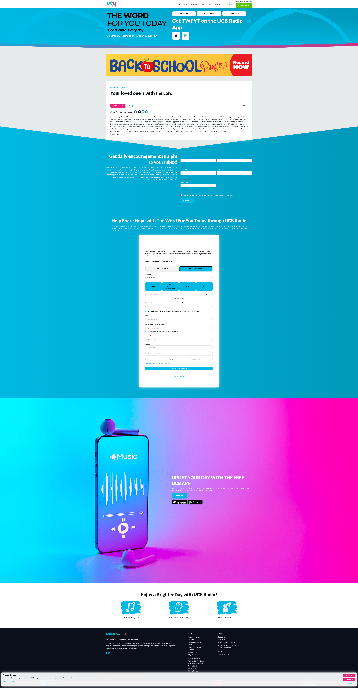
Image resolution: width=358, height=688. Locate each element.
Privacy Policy (228, 195)
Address (148, 344)
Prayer (203, 4)
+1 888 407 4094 (223, 654)
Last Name (183, 302)
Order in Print (209, 13)
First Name (148, 302)
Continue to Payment (178, 368)
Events (210, 4)
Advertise (218, 4)
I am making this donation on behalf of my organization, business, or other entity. (174, 311)
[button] (186, 4)
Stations (191, 650)
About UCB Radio (194, 637)
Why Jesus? (192, 655)
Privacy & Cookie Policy (9, 681)
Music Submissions (224, 648)
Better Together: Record (226, 643)
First (181, 157)
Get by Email (184, 13)
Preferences (349, 683)
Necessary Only (349, 679)
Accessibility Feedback (196, 661)
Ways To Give (228, 4)
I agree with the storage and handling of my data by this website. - (208, 195)
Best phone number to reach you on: (155, 324)
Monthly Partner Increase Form (228, 645)
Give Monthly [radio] (197, 268)
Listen (190, 645)
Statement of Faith (194, 647)
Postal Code (184, 182)
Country (148, 335)
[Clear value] (211, 278)
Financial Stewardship (195, 663)
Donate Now (242, 5)
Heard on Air (193, 4)
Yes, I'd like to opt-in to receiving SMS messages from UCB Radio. (163, 331)
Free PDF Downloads (195, 642)
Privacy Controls (193, 671)
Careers (191, 640)
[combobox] (179, 347)
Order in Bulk (234, 13)
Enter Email (183, 169)
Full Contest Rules (194, 666)
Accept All (349, 675)
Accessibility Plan (194, 659)
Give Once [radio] (164, 268)
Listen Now (179, 495)
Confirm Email (221, 169)
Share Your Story (223, 640)
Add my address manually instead (158, 363)
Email (147, 315)
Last (218, 157)
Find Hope (182, 4)
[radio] (153, 286)
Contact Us (222, 637)
